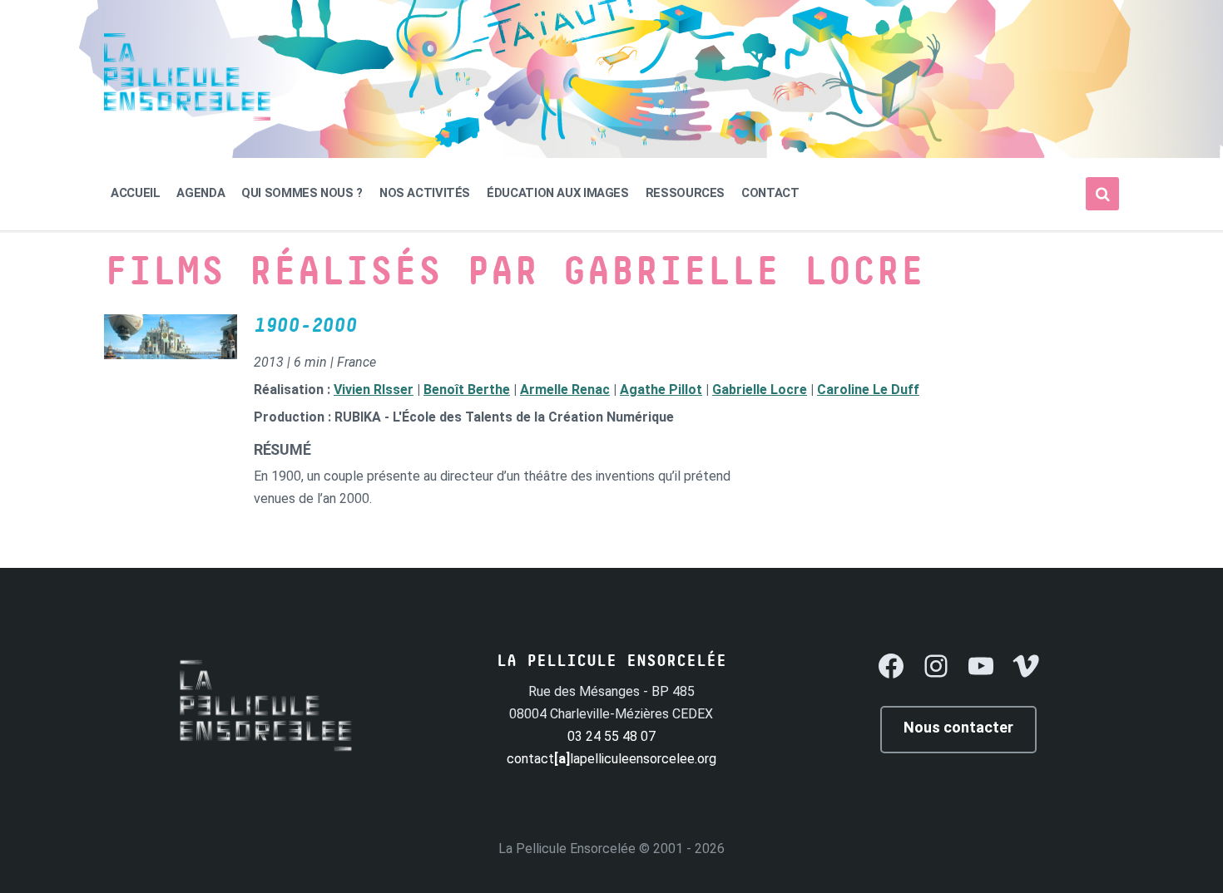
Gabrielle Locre (759, 389)
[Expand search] (1102, 193)
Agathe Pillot (661, 389)
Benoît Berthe (466, 389)
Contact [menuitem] (770, 192)
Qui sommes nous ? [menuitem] (302, 192)
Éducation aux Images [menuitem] (558, 192)
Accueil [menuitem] (135, 192)
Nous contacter (958, 727)
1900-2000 (305, 326)
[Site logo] (187, 116)
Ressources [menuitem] (685, 192)
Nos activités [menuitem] (424, 192)
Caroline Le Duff (868, 389)
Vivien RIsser (373, 389)
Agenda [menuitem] (200, 192)
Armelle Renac (565, 389)
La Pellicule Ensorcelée (567, 848)
